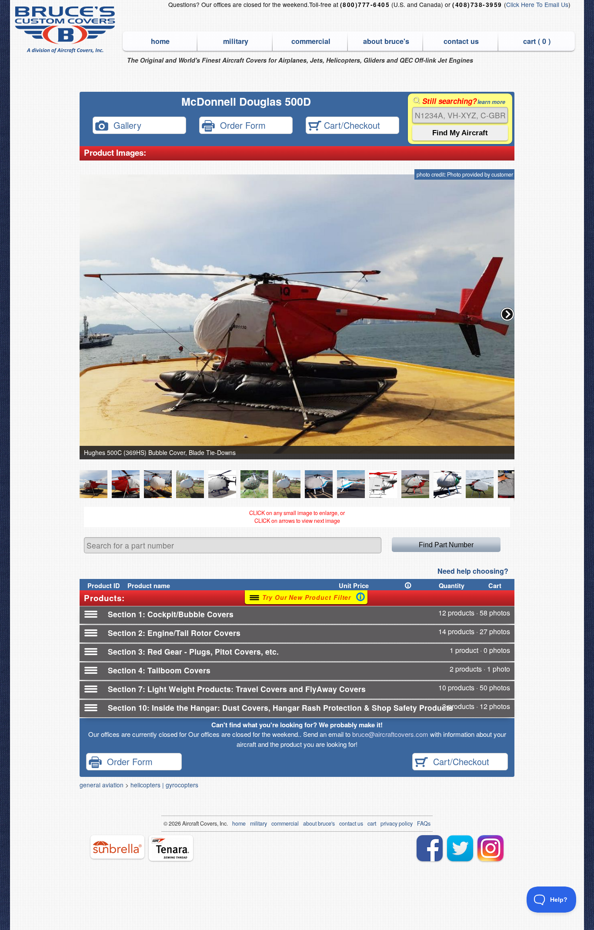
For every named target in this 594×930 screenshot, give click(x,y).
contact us (461, 41)
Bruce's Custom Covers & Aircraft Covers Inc (66, 30)
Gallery (124, 124)
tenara (171, 848)
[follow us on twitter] (460, 848)
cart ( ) (537, 41)
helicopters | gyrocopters (164, 784)
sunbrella (117, 847)
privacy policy (396, 823)
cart (371, 823)
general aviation (101, 784)
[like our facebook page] (430, 848)
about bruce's (386, 41)
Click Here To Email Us (537, 4)
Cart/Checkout (350, 124)
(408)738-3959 (477, 4)
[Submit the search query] (460, 133)
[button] (507, 314)
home (160, 41)
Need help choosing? (472, 571)
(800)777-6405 (365, 4)
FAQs (423, 823)
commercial (310, 41)
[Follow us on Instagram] (490, 848)
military (235, 41)
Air (185, 823)
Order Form (240, 124)
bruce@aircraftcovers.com (390, 734)
